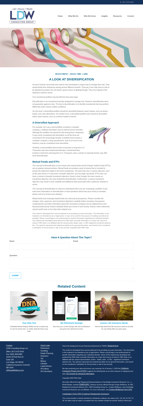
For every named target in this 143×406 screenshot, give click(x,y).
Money (43, 361)
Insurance (44, 356)
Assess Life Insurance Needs (114, 323)
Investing (44, 351)
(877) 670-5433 (128, 2)
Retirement (45, 348)
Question (13, 255)
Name (11, 241)
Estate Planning (47, 353)
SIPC (87, 384)
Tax (42, 358)
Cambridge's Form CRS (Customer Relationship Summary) (85, 394)
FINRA (82, 384)
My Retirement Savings (71, 323)
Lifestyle (44, 364)
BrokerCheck (113, 346)
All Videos (45, 369)
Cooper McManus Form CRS (120, 390)
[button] (73, 16)
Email (75, 241)
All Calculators (46, 371)
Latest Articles (46, 366)
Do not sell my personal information (80, 374)
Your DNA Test (29, 323)
